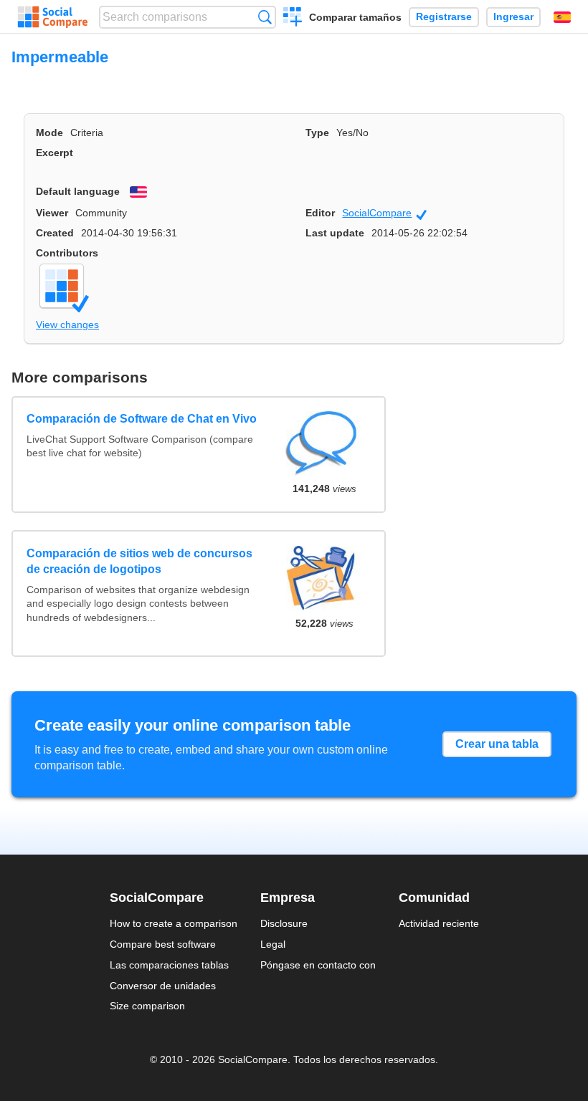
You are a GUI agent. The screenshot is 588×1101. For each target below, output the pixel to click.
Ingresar (513, 16)
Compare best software (163, 944)
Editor (320, 212)
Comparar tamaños (355, 17)
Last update (334, 233)
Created (55, 233)
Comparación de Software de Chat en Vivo (142, 419)
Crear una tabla (497, 744)
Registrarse (444, 16)
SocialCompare (384, 213)
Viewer (52, 212)
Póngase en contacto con (318, 965)
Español (562, 17)
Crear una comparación (293, 19)
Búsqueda (265, 17)
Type (317, 132)
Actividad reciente (439, 923)
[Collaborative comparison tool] (52, 17)
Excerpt (54, 152)
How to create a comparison (173, 923)
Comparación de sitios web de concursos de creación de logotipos (139, 561)
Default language (78, 191)
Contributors (67, 253)
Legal (272, 944)
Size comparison (147, 1005)
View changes (67, 324)
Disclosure (284, 923)
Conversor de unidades (163, 985)
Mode (49, 132)
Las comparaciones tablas (169, 965)
